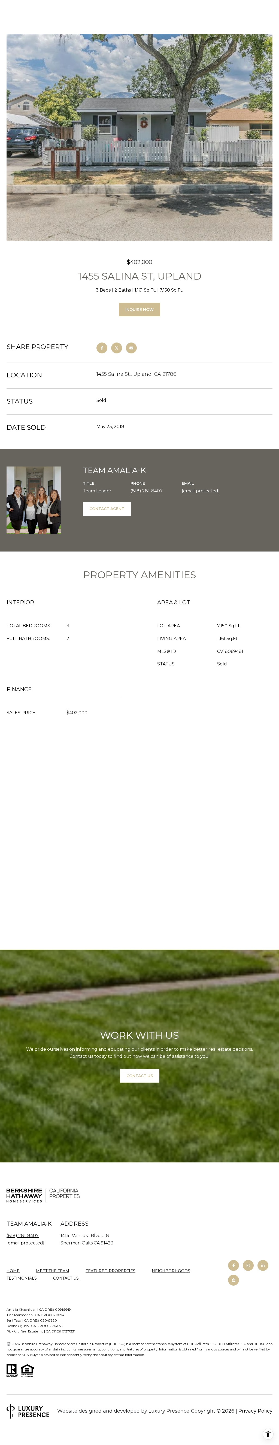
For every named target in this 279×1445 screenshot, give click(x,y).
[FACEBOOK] (233, 1265)
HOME (13, 1270)
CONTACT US (66, 1278)
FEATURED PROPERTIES (110, 1270)
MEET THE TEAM (52, 1270)
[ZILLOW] (233, 1280)
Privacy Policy (255, 1411)
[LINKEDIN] (262, 1265)
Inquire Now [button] (139, 309)
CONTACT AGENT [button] (106, 508)
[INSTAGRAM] (248, 1265)
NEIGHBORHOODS (171, 1270)
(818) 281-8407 (147, 490)
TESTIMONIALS (22, 1278)
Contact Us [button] (139, 1075)
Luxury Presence (168, 1411)
